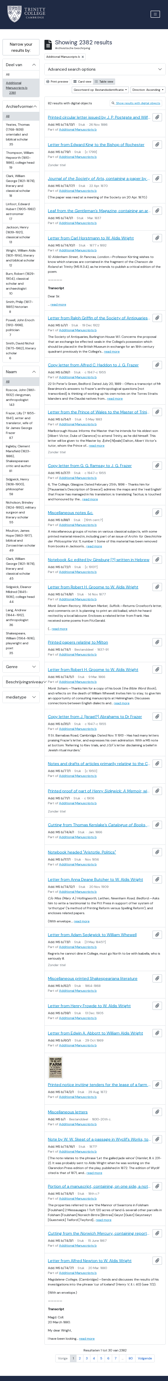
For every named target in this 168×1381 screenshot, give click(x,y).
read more (58, 304)
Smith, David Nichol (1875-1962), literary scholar (21, 350)
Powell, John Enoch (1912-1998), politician (20, 327)
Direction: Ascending (147, 90)
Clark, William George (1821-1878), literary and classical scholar (20, 186)
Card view (84, 81)
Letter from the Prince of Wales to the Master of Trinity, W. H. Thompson (99, 412)
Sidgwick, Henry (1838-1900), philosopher (17, 486)
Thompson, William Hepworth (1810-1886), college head (20, 160)
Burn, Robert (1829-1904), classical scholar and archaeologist (20, 283)
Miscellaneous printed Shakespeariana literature (92, 978)
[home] (28, 14)
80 (131, 1358)
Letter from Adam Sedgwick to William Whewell (92, 934)
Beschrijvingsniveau (22, 682)
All (7, 74)
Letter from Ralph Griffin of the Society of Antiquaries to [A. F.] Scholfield (99, 317)
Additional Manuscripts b (16, 88)
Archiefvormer (19, 106)
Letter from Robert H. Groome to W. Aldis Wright (93, 587)
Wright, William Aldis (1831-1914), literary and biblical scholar (21, 257)
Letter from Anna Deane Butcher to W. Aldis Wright (95, 879)
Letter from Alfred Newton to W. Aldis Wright (90, 1260)
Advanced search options (72, 69)
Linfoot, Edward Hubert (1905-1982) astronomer (20, 211)
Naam (11, 371)
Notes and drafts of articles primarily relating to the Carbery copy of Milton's (99, 763)
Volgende (145, 1358)
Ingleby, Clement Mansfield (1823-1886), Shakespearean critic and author (18, 458)
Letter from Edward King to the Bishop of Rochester (96, 144)
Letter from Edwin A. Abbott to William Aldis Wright (95, 1033)
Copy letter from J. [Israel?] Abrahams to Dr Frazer (95, 716)
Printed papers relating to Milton (78, 642)
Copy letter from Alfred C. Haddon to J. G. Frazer (93, 365)
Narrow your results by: (21, 47)
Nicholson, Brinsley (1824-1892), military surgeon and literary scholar (21, 512)
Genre (12, 666)
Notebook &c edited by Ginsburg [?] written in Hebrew (98, 559)
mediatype (16, 697)
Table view (106, 81)
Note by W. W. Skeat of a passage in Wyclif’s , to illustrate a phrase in (99, 1139)
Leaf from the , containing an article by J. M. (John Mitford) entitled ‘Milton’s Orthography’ (99, 210)
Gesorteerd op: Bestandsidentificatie (99, 90)
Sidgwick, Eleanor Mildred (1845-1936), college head (20, 594)
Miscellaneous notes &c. (70, 512)
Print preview (59, 81)
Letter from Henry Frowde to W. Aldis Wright (89, 1005)
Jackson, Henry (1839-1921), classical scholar (18, 234)
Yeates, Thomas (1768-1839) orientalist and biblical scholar (18, 134)
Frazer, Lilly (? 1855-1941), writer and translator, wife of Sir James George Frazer (20, 425)
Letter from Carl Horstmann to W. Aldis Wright (91, 238)
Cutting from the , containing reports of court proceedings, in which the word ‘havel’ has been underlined (99, 1233)
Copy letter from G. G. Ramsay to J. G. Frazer (90, 465)
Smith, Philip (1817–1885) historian (19, 306)
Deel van (14, 64)
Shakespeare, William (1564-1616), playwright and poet (20, 643)
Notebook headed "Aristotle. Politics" (82, 852)
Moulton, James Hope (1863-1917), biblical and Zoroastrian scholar (20, 540)
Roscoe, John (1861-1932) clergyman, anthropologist (21, 397)
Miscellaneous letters (68, 1111)
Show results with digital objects (137, 103)
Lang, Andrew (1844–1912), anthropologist (17, 617)
